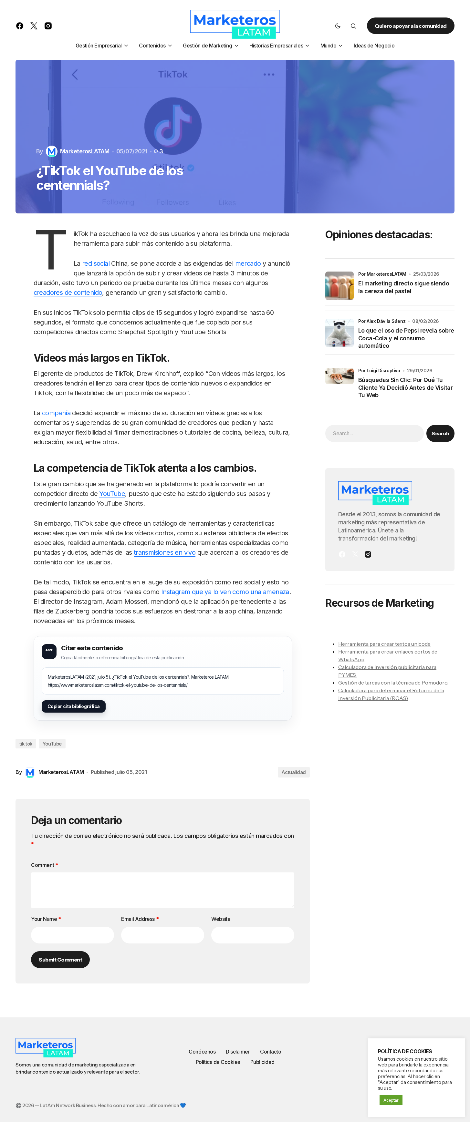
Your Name (46, 919)
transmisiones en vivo (164, 552)
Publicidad (262, 1062)
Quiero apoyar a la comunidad (411, 26)
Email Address (140, 919)
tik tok (25, 744)
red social (96, 263)
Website (220, 919)
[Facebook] (342, 554)
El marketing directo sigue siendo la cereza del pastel (403, 287)
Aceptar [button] (391, 1100)
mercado (248, 263)
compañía (56, 413)
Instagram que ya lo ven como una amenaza (225, 592)
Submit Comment (60, 959)
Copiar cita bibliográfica (73, 706)
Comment (44, 865)
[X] (355, 554)
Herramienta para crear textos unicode (384, 644)
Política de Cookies (218, 1062)
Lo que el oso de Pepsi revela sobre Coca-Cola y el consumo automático (406, 338)
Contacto (270, 1051)
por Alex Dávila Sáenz (381, 321)
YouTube (112, 494)
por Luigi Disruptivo (379, 370)
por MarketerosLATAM (382, 274)
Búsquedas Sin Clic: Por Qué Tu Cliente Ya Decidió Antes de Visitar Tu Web (405, 387)
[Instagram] (367, 554)
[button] (337, 25)
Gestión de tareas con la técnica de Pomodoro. (393, 682)
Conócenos (202, 1051)
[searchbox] (374, 433)
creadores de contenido (68, 292)
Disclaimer (238, 1051)
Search (440, 433)
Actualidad (294, 772)
